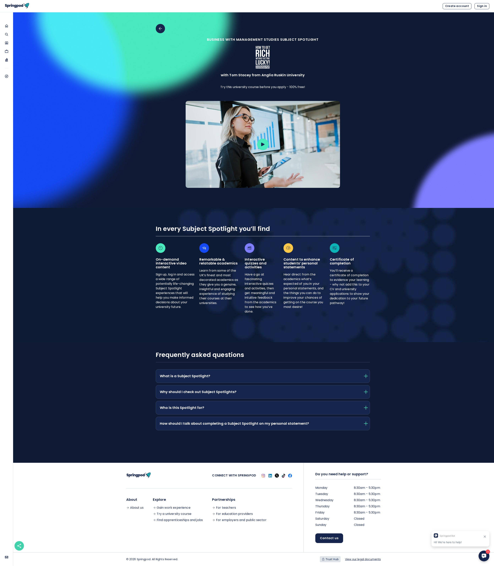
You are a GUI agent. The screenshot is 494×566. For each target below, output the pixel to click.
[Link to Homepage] (17, 6)
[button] (6, 25)
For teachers (226, 507)
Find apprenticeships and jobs (180, 520)
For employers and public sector (241, 520)
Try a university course (174, 513)
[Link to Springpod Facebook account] (290, 476)
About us (137, 507)
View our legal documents (363, 559)
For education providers (234, 513)
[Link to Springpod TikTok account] (283, 475)
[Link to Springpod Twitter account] (277, 476)
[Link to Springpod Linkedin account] (270, 475)
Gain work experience (173, 507)
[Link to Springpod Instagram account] (263, 475)
